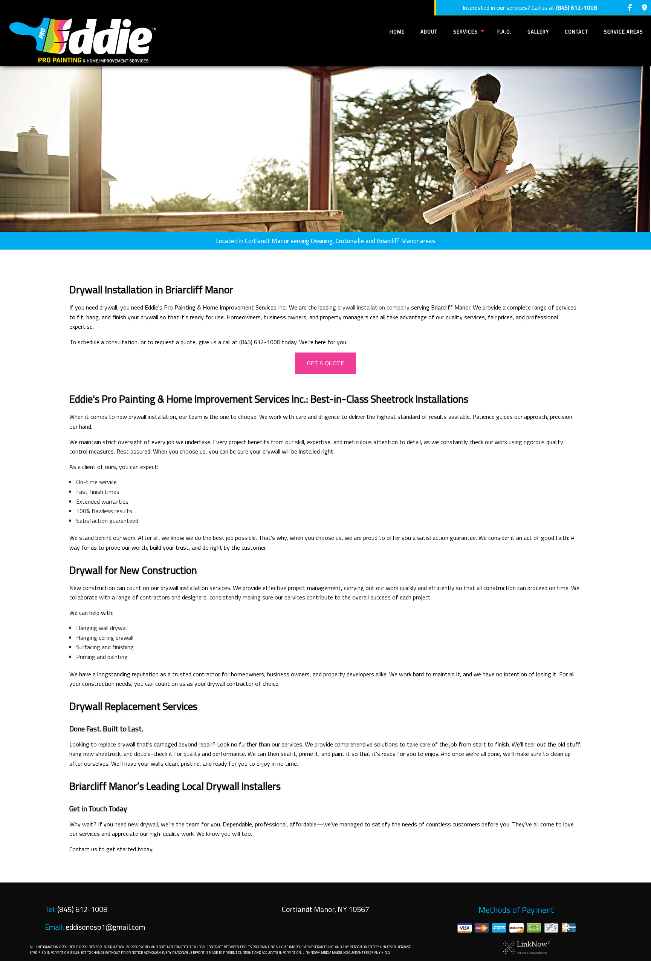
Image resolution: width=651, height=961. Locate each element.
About (428, 31)
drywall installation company (374, 307)
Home (397, 31)
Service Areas (623, 31)
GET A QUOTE (325, 363)
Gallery (538, 31)
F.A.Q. (504, 31)
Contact (576, 31)
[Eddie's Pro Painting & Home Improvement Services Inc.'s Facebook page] (629, 7)
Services (465, 31)
